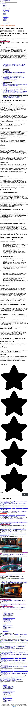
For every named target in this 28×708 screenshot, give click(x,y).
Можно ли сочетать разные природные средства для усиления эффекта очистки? (14, 90)
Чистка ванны (6, 11)
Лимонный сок (6, 69)
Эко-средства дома (7, 622)
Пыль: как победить (7, 616)
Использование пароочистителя (10, 73)
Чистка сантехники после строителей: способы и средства (13, 529)
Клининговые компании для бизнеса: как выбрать (11, 531)
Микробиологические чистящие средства (12, 75)
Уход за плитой (6, 10)
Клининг (5, 19)
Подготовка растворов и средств (10, 79)
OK (14, 706)
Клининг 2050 (3, 3)
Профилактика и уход (7, 82)
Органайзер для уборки (8, 615)
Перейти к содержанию (5, 0)
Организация (5, 17)
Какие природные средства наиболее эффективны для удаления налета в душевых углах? (15, 85)
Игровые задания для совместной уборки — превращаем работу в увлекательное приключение (12, 515)
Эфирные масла (6, 71)
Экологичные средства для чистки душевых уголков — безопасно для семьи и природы (12, 649)
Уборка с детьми (6, 620)
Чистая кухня (6, 7)
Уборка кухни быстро (7, 625)
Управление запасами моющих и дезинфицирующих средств (13, 582)
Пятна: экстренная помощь (9, 618)
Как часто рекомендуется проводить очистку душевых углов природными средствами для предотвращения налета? (15, 92)
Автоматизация (6, 21)
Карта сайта (5, 22)
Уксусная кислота (6, 67)
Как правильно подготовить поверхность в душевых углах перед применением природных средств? (14, 87)
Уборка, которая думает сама (6, 502)
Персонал (5, 20)
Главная (4, 13)
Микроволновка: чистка (8, 613)
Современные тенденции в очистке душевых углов (14, 64)
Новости (4, 5)
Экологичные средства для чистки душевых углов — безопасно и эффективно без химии (12, 680)
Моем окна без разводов (8, 614)
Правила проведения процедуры (10, 80)
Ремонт (4, 6)
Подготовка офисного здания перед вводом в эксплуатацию (13, 501)
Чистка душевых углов (5, 41)
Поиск (1, 492)
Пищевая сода (6, 70)
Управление (5, 18)
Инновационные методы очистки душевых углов (14, 72)
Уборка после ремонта (8, 619)
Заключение (5, 83)
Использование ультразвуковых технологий (12, 76)
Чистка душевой (6, 8)
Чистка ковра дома (7, 621)
